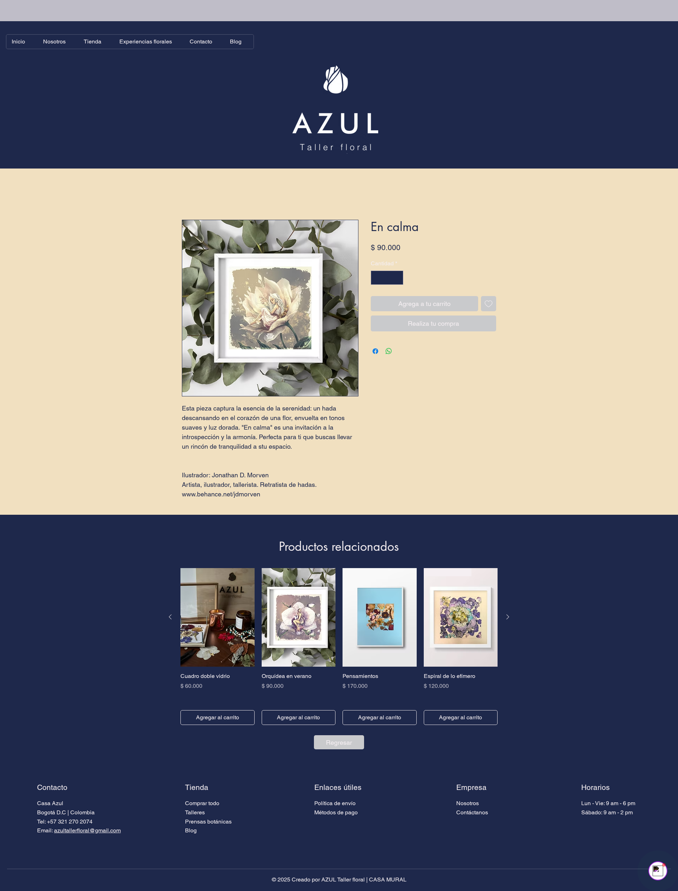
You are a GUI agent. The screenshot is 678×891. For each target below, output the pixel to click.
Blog (191, 830)
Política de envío (335, 803)
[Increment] (397, 278)
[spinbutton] (387, 278)
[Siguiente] (508, 617)
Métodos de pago (336, 812)
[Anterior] (170, 617)
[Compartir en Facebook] (375, 351)
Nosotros (467, 803)
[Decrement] (377, 278)
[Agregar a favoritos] (488, 304)
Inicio (188, 194)
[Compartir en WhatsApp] (389, 351)
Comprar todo (202, 803)
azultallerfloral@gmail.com (87, 830)
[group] (339, 647)
